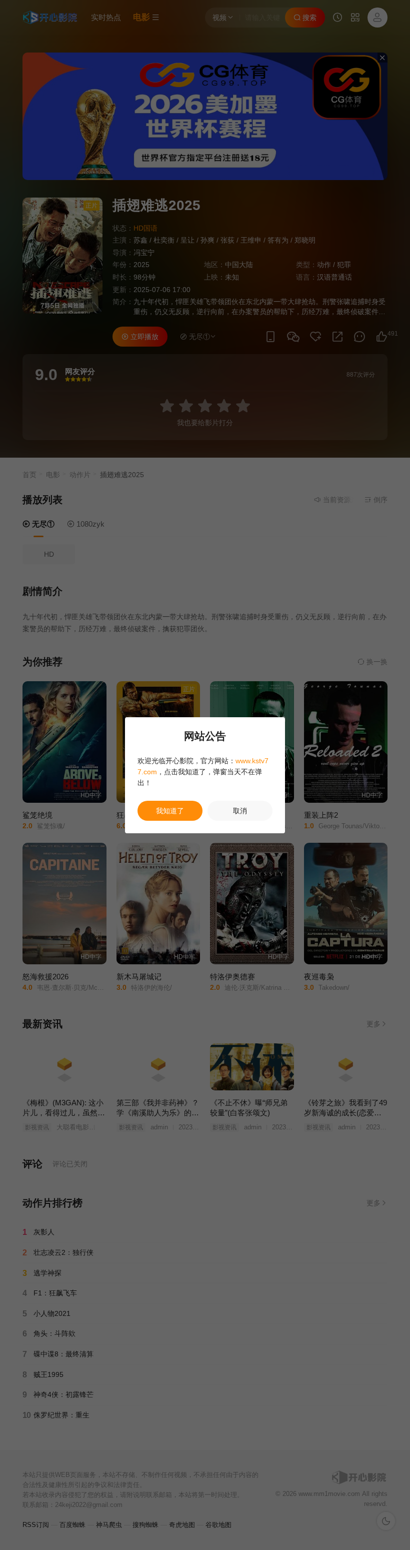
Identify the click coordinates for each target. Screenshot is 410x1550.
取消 (240, 811)
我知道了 (170, 811)
